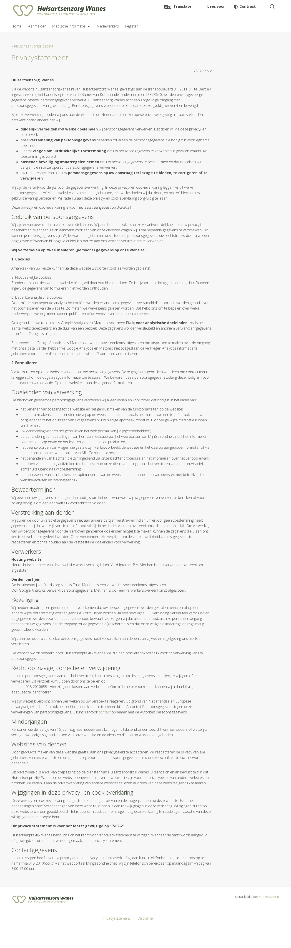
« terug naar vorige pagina (32, 46)
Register (131, 26)
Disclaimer (145, 918)
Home (16, 26)
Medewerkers (107, 26)
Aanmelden (37, 26)
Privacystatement (116, 918)
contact (104, 712)
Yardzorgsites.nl (269, 897)
